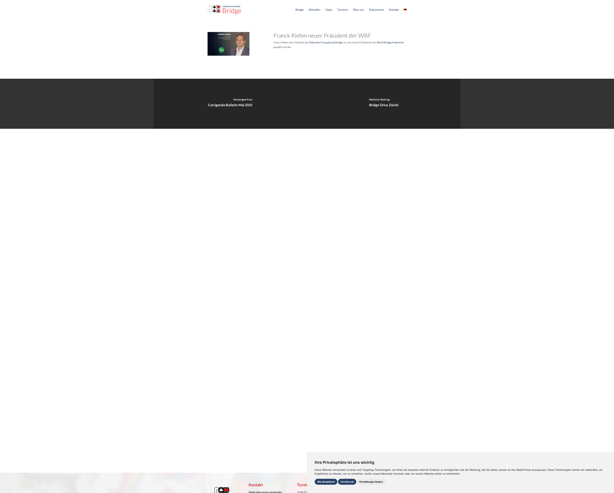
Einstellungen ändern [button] (371, 481)
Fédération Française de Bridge (326, 42)
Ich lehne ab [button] (347, 481)
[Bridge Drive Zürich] (383, 104)
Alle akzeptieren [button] (326, 481)
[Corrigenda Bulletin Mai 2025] (230, 104)
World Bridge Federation (390, 42)
